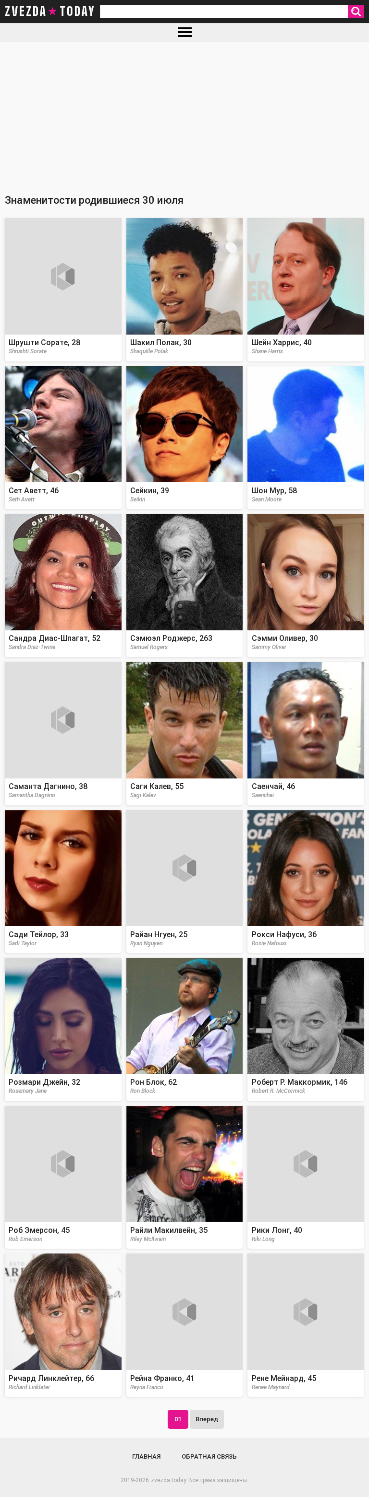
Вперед (207, 1419)
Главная (146, 1456)
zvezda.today (168, 1480)
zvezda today (50, 11)
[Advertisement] (184, 114)
